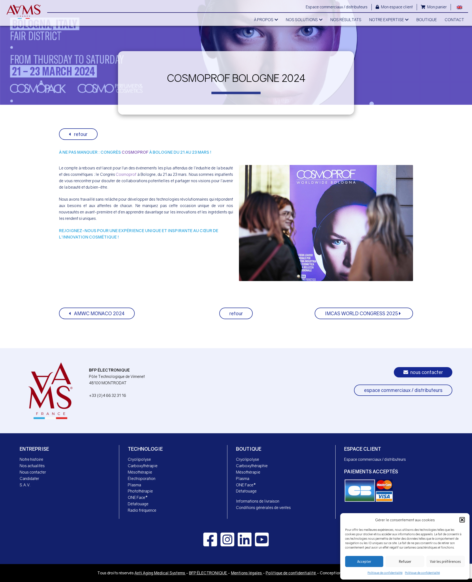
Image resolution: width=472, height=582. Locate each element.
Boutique (248, 449)
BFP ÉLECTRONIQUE (208, 572)
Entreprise (34, 449)
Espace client (362, 449)
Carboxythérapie (143, 465)
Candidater (29, 478)
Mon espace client (396, 6)
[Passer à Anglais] (459, 6)
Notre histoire (31, 459)
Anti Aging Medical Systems (160, 572)
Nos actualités (32, 465)
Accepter (364, 561)
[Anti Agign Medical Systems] (23, 11)
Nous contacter (33, 472)
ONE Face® (138, 497)
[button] (462, 519)
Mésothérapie (140, 472)
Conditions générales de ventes (263, 507)
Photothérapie (140, 491)
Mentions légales (247, 572)
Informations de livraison (257, 501)
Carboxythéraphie (252, 465)
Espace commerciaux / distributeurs (337, 6)
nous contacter (426, 372)
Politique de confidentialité (385, 573)
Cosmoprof (135, 152)
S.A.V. (25, 484)
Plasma (134, 484)
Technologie (145, 449)
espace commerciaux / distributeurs (403, 390)
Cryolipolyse (139, 459)
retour (80, 134)
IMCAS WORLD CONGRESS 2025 (362, 313)
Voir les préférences (445, 561)
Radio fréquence (142, 510)
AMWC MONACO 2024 (99, 313)
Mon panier (437, 6)
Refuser (405, 561)
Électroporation (141, 478)
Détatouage (138, 503)
